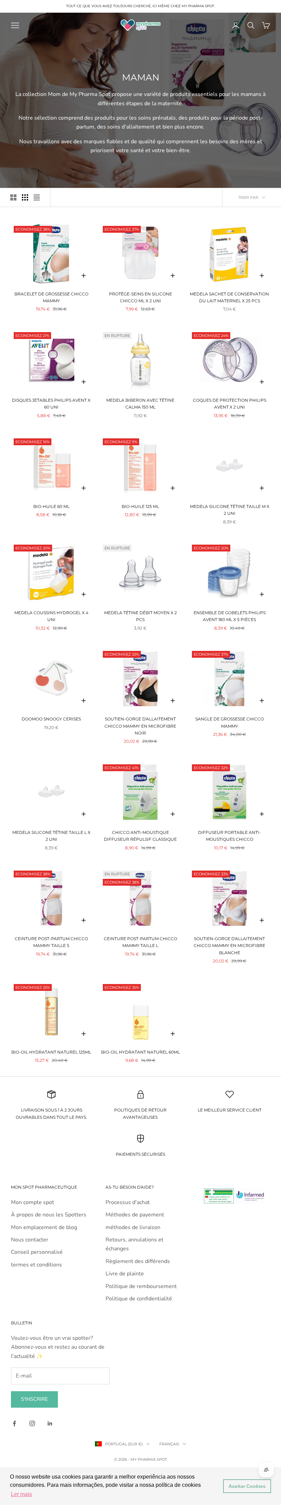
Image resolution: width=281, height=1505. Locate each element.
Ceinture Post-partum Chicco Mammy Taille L (140, 942)
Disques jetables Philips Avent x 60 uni (51, 404)
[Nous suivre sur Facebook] (14, 1423)
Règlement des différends (138, 1261)
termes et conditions (36, 1265)
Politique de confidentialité (139, 1298)
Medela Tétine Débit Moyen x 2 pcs (140, 616)
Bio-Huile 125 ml (140, 506)
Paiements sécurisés (140, 1154)
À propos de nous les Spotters (48, 1214)
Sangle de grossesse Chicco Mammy (229, 722)
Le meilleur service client (229, 1110)
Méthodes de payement (135, 1214)
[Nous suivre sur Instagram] (32, 1423)
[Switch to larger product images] (13, 197)
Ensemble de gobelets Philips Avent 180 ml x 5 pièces (230, 616)
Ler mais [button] (21, 1494)
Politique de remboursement (141, 1286)
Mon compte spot (32, 1202)
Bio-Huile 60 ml (51, 506)
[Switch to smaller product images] (25, 197)
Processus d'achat (128, 1202)
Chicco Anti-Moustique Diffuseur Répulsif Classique (140, 836)
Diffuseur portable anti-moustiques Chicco (229, 836)
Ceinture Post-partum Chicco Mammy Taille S (51, 942)
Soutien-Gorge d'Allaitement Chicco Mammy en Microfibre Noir (140, 726)
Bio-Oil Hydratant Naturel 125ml (51, 1052)
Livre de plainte (125, 1273)
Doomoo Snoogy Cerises (51, 718)
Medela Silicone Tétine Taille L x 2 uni (51, 836)
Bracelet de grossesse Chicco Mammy (51, 297)
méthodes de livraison (133, 1227)
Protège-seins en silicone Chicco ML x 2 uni (140, 297)
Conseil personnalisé (37, 1252)
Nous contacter (29, 1239)
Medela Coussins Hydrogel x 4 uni (51, 616)
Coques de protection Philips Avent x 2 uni (229, 404)
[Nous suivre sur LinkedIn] (50, 1423)
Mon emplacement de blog (44, 1227)
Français (169, 1444)
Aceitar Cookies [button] (247, 1486)
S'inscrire (34, 1399)
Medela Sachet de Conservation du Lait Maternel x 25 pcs (229, 297)
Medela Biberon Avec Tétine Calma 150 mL (140, 404)
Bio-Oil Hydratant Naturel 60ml (140, 1052)
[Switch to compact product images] (37, 197)
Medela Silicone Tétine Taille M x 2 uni (229, 510)
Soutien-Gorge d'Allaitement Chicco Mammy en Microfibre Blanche (229, 945)
